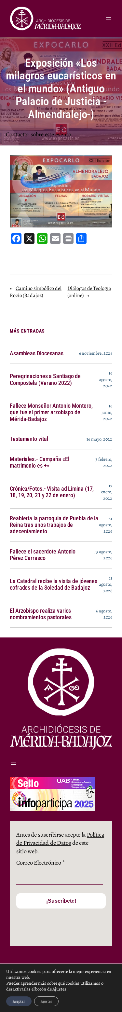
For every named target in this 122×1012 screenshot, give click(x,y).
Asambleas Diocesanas (36, 353)
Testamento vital (29, 439)
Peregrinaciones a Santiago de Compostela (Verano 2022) (45, 379)
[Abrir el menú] (108, 18)
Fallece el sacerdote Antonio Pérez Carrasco (42, 554)
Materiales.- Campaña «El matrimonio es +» (39, 462)
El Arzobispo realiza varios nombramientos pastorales (41, 614)
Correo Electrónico (40, 863)
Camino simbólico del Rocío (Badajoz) (35, 292)
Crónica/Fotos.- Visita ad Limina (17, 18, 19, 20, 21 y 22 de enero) (52, 492)
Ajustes (46, 1001)
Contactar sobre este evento (38, 134)
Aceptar (19, 1001)
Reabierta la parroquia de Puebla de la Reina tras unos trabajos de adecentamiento (54, 525)
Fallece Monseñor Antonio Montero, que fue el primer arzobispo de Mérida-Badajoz (51, 412)
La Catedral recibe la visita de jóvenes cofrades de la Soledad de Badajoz (53, 584)
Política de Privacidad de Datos (60, 839)
